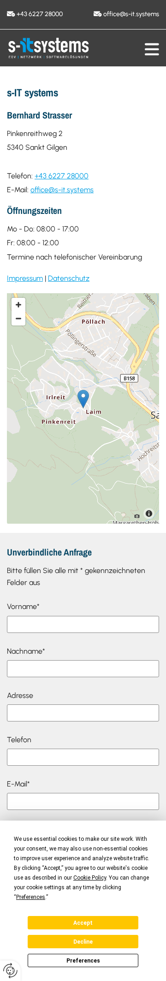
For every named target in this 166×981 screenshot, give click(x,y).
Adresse (20, 695)
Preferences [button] (30, 897)
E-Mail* (18, 784)
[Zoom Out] (18, 318)
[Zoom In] (18, 305)
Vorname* (23, 606)
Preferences (83, 960)
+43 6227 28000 (40, 14)
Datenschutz (68, 278)
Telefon (19, 739)
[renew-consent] (10, 970)
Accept (83, 923)
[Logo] (48, 48)
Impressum (25, 278)
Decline (83, 942)
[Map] (83, 408)
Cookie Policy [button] (89, 878)
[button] (152, 49)
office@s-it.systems (131, 14)
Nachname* (26, 651)
